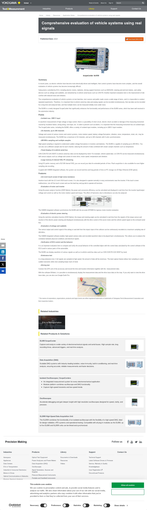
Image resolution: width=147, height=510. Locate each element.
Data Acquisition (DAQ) (49, 360)
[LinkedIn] (3, 252)
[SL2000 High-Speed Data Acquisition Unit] (134, 421)
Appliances (7, 460)
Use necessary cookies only (128, 492)
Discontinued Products (96, 473)
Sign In (111, 3)
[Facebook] (3, 258)
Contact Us (136, 8)
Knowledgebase (94, 467)
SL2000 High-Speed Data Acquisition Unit (56, 416)
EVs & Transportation (10, 467)
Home (41, 15)
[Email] (3, 245)
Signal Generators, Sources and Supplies (42, 471)
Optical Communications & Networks (15, 476)
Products (69, 8)
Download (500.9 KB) (135, 39)
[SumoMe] (3, 271)
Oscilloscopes (45, 398)
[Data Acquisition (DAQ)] (134, 364)
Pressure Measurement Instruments (44, 475)
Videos (62, 463)
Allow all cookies (128, 485)
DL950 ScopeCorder (48, 341)
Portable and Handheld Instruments (43, 478)
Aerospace (7, 457)
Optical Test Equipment (40, 457)
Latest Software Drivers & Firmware (101, 460)
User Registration (95, 470)
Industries (47, 8)
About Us (103, 3)
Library (91, 8)
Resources (56, 15)
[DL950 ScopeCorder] (134, 345)
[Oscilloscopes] (134, 402)
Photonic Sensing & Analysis (13, 479)
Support (114, 8)
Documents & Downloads (69, 457)
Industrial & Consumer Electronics (14, 470)
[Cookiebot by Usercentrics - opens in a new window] (15, 505)
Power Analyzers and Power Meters (44, 460)
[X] (3, 264)
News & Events (93, 3)
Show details (119, 505)
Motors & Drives (8, 473)
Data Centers (7, 463)
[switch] (66, 505)
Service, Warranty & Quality (98, 463)
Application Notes (69, 15)
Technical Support (95, 457)
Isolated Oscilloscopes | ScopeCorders (55, 378)
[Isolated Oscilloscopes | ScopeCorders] (134, 382)
